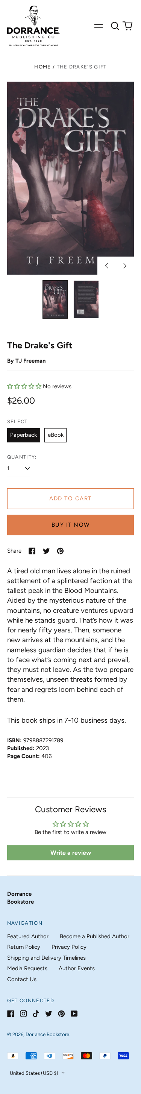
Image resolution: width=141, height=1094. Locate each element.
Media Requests (27, 968)
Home (42, 67)
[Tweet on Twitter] (46, 551)
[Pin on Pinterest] (60, 551)
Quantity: (22, 457)
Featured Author (28, 936)
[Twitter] (48, 1013)
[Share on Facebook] (32, 551)
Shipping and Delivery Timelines (46, 957)
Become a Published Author (94, 936)
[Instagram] (23, 1013)
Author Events (77, 968)
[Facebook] (10, 1013)
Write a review (70, 852)
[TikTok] (35, 1013)
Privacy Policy (69, 947)
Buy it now (71, 524)
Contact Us (21, 979)
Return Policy (23, 947)
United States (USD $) (34, 1073)
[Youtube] (74, 1013)
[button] (115, 26)
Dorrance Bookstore (47, 1034)
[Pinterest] (61, 1013)
